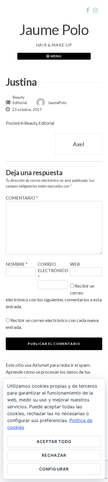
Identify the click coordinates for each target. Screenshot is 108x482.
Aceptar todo (54, 441)
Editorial (20, 102)
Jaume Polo (54, 29)
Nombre (17, 264)
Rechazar (54, 455)
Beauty (18, 97)
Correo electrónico (53, 271)
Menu (56, 56)
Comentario (22, 197)
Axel (78, 143)
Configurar (54, 469)
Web (75, 264)
